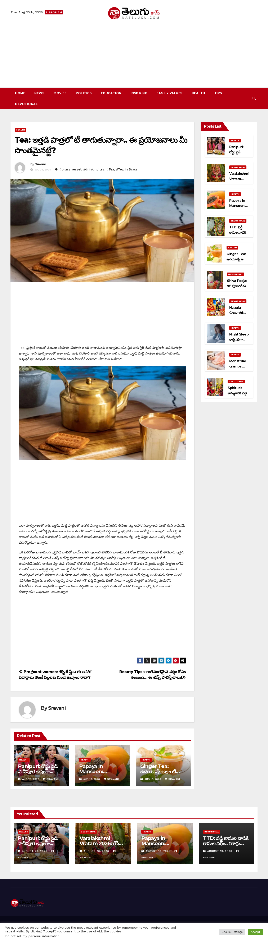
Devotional (26, 104)
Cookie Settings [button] (232, 931)
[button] (254, 98)
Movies (60, 93)
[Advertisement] (134, 51)
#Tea (110, 169)
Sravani (40, 164)
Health (198, 93)
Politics (84, 93)
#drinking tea (93, 169)
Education (111, 93)
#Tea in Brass (127, 169)
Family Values (169, 93)
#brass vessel (70, 169)
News (39, 93)
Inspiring (139, 93)
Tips (218, 93)
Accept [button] (255, 931)
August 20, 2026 (35, 851)
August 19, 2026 (158, 851)
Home (20, 93)
